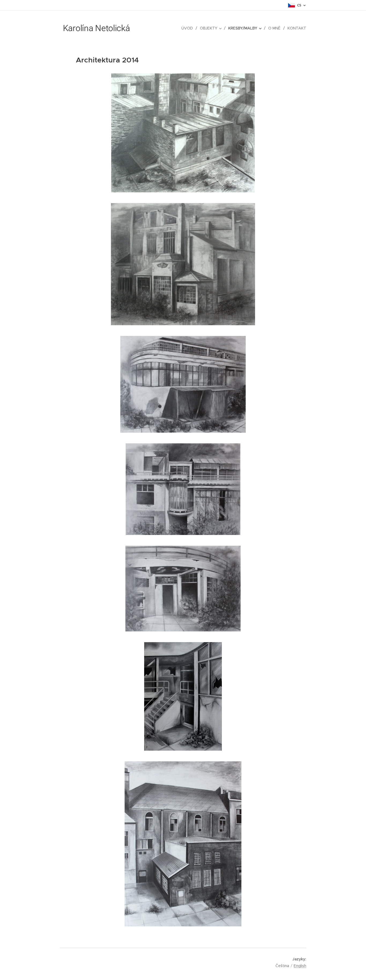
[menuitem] (188, 28)
